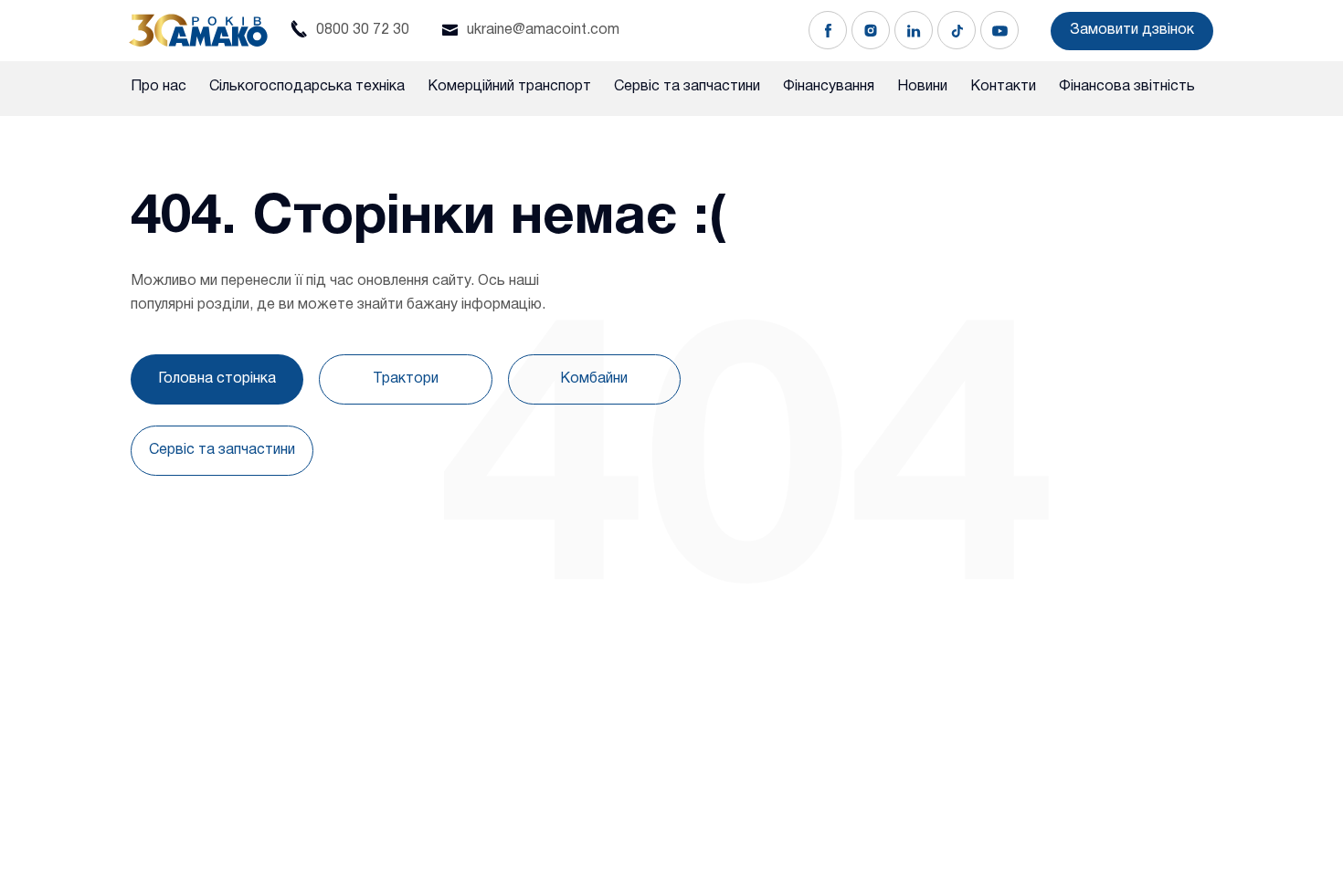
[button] (1132, 31)
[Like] (828, 30)
